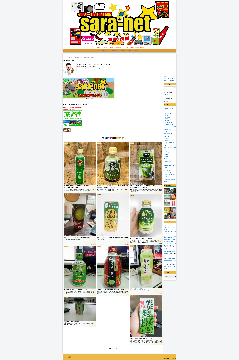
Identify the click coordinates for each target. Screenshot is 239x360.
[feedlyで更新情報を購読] (120, 138)
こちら (80, 104)
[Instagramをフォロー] (108, 138)
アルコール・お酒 (170, 160)
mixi (169, 96)
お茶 (167, 131)
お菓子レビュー (170, 124)
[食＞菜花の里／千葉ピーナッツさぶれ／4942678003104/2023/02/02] (167, 210)
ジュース (168, 151)
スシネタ (167, 170)
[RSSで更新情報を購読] (123, 138)
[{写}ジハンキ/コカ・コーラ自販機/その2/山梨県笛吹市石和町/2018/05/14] (173, 210)
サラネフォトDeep (169, 113)
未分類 (166, 181)
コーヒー (168, 145)
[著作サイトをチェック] (103, 138)
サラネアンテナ (169, 108)
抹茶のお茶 (167, 136)
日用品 (167, 119)
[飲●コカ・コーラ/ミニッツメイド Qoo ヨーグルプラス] (167, 203)
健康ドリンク (169, 156)
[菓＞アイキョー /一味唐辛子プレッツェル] (173, 203)
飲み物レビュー (170, 129)
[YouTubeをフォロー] (111, 138)
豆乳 (167, 144)
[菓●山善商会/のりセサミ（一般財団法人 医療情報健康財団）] (167, 197)
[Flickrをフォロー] (114, 138)
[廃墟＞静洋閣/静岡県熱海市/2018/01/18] (173, 191)
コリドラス (168, 176)
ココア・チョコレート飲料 (170, 148)
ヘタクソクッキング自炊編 (170, 127)
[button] (175, 88)
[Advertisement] (173, 67)
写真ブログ (169, 110)
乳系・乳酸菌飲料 (170, 142)
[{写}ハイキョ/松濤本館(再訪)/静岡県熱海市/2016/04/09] (167, 216)
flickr (172, 96)
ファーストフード (169, 169)
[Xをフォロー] (106, 138)
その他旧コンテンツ (169, 179)
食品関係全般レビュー (169, 166)
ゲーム (168, 172)
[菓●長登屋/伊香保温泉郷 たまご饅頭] (173, 197)
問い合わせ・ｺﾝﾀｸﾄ (169, 94)
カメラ (167, 120)
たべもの (168, 122)
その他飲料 (168, 161)
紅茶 (167, 138)
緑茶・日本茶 (168, 133)
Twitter (165, 96)
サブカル (168, 117)
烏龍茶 (166, 135)
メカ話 (167, 115)
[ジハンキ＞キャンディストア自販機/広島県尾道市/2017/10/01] (173, 216)
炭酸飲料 (168, 154)
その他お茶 (167, 140)
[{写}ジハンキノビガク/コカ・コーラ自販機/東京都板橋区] (167, 191)
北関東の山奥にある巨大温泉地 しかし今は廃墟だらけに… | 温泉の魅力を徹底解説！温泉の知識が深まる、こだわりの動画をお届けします (170, 243)
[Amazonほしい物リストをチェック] (117, 138)
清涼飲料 (168, 153)
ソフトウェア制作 (170, 174)
